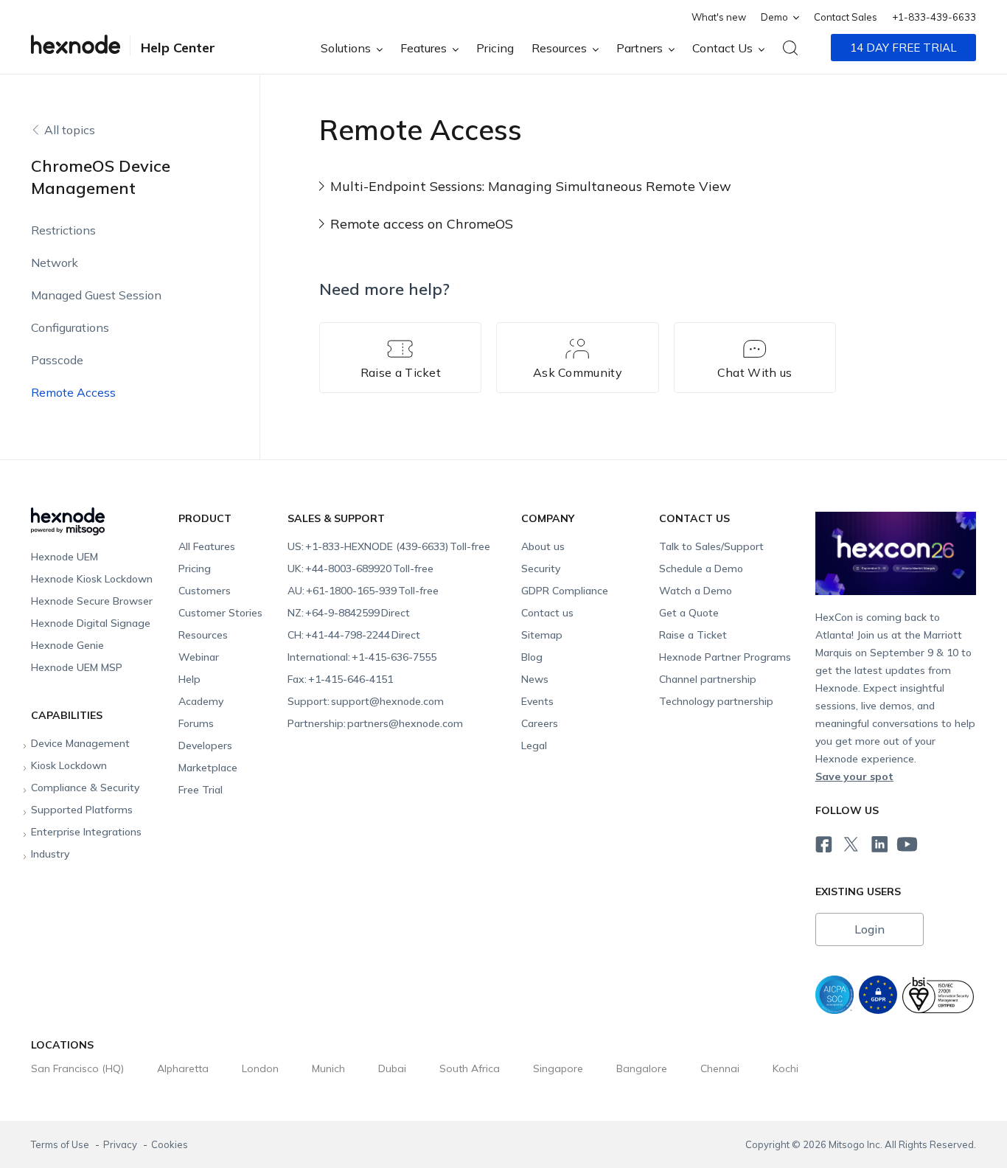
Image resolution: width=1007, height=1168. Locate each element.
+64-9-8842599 (349, 612)
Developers (205, 745)
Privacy (121, 1144)
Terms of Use (61, 1144)
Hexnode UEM (64, 556)
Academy (200, 701)
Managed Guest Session (96, 295)
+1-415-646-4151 (340, 679)
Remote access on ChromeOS (421, 223)
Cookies (169, 1144)
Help (189, 679)
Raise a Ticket (693, 635)
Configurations (70, 327)
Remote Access (73, 392)
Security (540, 568)
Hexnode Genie (67, 645)
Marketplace (207, 767)
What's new (718, 17)
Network (54, 262)
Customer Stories (220, 612)
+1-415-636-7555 (362, 657)
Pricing (495, 48)
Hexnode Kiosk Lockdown (92, 578)
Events (537, 701)
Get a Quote (689, 612)
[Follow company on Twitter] (850, 842)
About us (543, 546)
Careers (539, 723)
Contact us (547, 612)
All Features (206, 546)
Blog (532, 657)
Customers (204, 590)
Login (869, 929)
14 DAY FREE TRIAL (903, 48)
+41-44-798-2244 (354, 635)
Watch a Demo (695, 590)
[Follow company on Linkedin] (878, 842)
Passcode (57, 359)
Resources (203, 635)
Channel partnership (707, 679)
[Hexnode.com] (75, 47)
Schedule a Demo (701, 568)
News (534, 679)
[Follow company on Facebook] (822, 842)
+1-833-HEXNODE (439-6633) (389, 546)
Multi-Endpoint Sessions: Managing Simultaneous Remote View (530, 186)
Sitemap (541, 635)
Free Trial (200, 789)
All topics (69, 129)
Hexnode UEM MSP (76, 667)
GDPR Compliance (564, 590)
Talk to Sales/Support (711, 546)
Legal (534, 745)
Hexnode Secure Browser (92, 601)
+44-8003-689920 (360, 568)
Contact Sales (845, 17)
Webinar (198, 657)
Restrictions (63, 230)
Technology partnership (716, 701)
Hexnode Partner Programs (725, 657)
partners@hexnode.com (375, 723)
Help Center (178, 47)
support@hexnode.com (366, 701)
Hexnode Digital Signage (90, 623)
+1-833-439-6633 (934, 17)
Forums (196, 723)
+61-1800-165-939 (363, 590)
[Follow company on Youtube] (907, 843)
